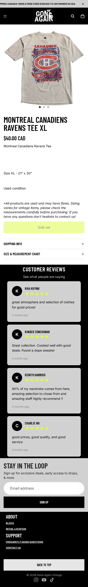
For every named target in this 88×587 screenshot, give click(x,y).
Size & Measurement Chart (22, 254)
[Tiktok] (52, 580)
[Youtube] (44, 580)
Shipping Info (13, 244)
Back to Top (44, 565)
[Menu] (5, 16)
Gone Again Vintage (49, 575)
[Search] (73, 16)
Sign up (44, 502)
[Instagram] (36, 580)
